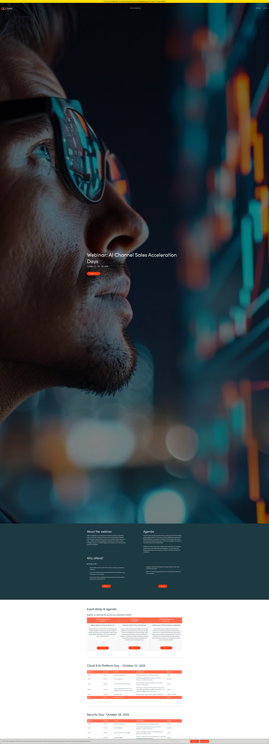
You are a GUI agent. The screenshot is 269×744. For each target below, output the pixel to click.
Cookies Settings (184, 741)
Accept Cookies (204, 741)
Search (259, 8)
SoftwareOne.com (143, 1)
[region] (134, 741)
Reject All (194, 741)
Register (106, 586)
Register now (93, 273)
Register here (102, 648)
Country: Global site (135, 8)
